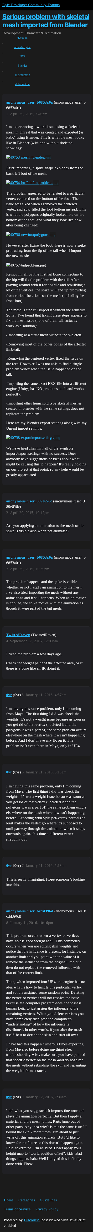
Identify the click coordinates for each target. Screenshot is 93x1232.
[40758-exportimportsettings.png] (33, 438)
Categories (26, 1200)
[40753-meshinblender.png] (28, 157)
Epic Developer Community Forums (31, 5)
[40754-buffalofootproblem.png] (32, 183)
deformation (22, 84)
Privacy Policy (46, 1209)
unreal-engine (22, 47)
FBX (23, 56)
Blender (22, 65)
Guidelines (48, 1200)
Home (8, 1200)
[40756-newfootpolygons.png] (31, 235)
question (22, 37)
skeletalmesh (22, 75)
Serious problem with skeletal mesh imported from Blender (45, 21)
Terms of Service (17, 1209)
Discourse (32, 1220)
